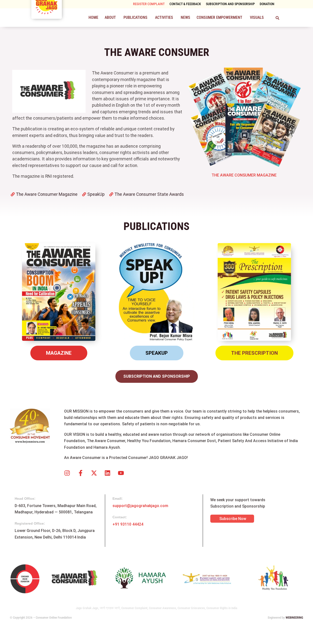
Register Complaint (149, 4)
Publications (135, 17)
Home (93, 17)
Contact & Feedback (185, 4)
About (110, 17)
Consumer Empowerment (219, 17)
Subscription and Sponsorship (230, 4)
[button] (110, 17)
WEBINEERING (294, 617)
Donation (267, 4)
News (185, 17)
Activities (164, 17)
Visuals (257, 17)
